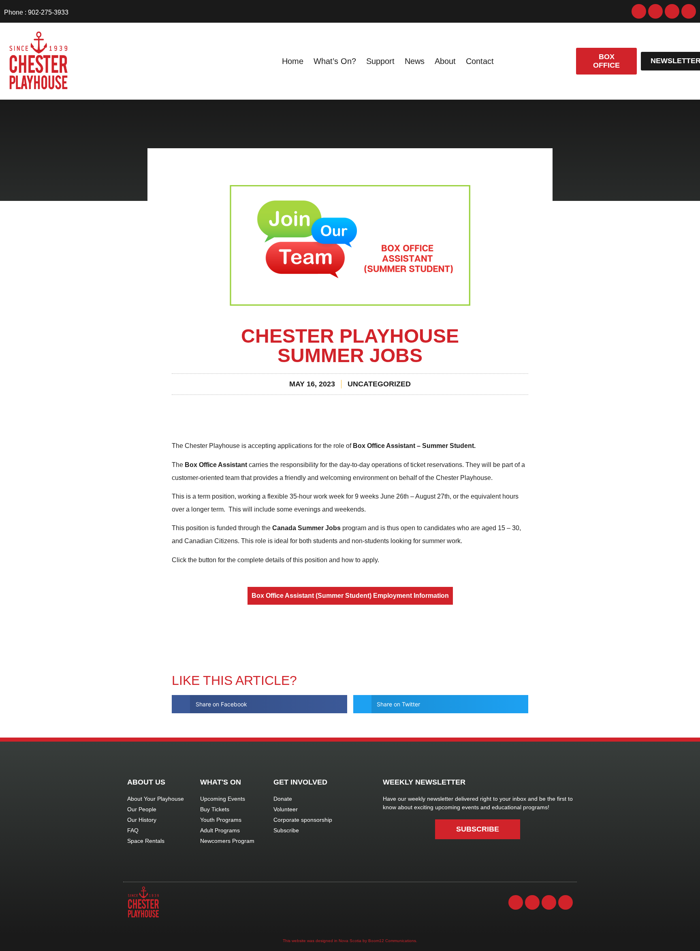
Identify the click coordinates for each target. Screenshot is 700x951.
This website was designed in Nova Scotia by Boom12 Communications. (350, 940)
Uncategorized (379, 384)
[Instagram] (655, 11)
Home (292, 61)
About (445, 61)
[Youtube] (672, 11)
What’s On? (335, 61)
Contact (480, 61)
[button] (259, 704)
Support (380, 61)
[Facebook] (639, 11)
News (415, 61)
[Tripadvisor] (688, 11)
